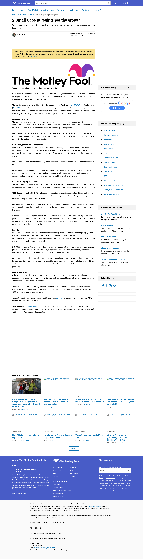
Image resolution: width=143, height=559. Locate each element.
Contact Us (73, 476)
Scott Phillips (21, 35)
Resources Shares (111, 140)
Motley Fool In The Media (113, 190)
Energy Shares (109, 162)
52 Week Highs (109, 181)
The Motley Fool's (31, 306)
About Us (98, 10)
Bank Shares (108, 149)
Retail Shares (109, 144)
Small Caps (108, 172)
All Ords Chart (57, 470)
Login (125, 3)
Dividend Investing (111, 135)
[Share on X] (80, 35)
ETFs (106, 176)
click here (59, 298)
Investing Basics (47, 10)
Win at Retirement (108, 237)
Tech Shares (108, 153)
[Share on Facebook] (78, 35)
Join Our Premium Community (113, 259)
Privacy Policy (57, 484)
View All (74, 448)
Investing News (18, 10)
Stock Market (33, 10)
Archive (19, 15)
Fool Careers (74, 473)
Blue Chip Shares (110, 167)
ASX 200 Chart (57, 467)
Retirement (61, 10)
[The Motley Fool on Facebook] (107, 285)
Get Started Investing (110, 225)
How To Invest (109, 130)
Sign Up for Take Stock (110, 214)
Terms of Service (58, 487)
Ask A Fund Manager (111, 194)
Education (56, 476)
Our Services (87, 10)
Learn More (33, 56)
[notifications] (115, 3)
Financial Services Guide (60, 481)
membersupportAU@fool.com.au (44, 548)
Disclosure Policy (58, 493)
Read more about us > (19, 493)
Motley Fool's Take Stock (113, 185)
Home (14, 15)
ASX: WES (16, 108)
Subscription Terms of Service (62, 490)
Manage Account (58, 496)
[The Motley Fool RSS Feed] (111, 285)
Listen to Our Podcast (110, 248)
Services (72, 470)
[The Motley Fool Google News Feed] (115, 285)
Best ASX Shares (28, 15)
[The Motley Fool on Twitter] (103, 285)
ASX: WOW (75, 105)
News (54, 473)
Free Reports (74, 10)
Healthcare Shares (111, 158)
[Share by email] (82, 35)
